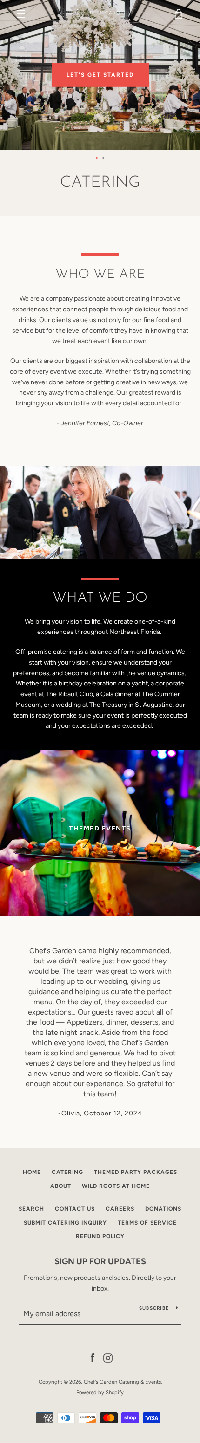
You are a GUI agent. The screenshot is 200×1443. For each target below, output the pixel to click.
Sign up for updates (100, 1261)
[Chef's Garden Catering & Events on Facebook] (92, 1358)
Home (32, 1172)
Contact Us (75, 1209)
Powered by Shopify (100, 1392)
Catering (67, 1172)
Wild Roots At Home (116, 1186)
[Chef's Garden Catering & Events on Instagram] (108, 1358)
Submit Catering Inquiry (65, 1222)
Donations (163, 1209)
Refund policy (100, 1236)
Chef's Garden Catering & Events (122, 1381)
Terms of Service (147, 1222)
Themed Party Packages (135, 1172)
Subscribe (154, 1308)
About (60, 1186)
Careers (120, 1209)
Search (31, 1209)
